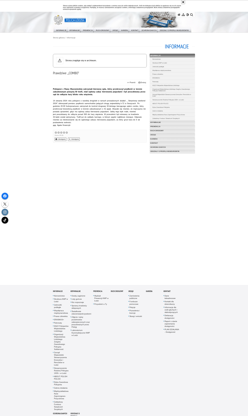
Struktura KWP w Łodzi (159, 63)
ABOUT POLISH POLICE (160, 103)
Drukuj (143, 82)
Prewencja (155, 126)
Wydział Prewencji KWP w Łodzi (101, 299)
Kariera (154, 139)
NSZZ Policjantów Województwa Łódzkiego (165, 85)
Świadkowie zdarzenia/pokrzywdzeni (81, 313)
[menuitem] (61, 30)
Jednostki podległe (158, 66)
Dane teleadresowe (170, 298)
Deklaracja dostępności (169, 318)
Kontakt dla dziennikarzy (170, 304)
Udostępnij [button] (61, 139)
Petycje (132, 308)
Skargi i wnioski (135, 317)
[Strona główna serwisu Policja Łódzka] (179, 14)
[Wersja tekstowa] (187, 14)
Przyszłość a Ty (100, 305)
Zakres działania (157, 111)
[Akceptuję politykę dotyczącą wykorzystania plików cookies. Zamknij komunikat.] (183, 2)
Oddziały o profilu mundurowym (164, 151)
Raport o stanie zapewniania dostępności (171, 324)
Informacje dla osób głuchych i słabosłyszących (171, 310)
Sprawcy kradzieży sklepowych (79, 308)
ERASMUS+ (156, 78)
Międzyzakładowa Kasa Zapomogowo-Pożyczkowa (168, 114)
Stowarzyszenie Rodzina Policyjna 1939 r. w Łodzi (168, 100)
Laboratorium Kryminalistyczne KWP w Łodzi (81, 333)
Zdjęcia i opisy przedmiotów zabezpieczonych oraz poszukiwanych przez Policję (81, 323)
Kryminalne (155, 122)
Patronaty (155, 81)
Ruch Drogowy (157, 131)
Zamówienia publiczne (134, 298)
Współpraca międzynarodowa (161, 70)
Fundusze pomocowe (133, 304)
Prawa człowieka (157, 74)
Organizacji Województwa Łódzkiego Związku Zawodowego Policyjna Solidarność (171, 89)
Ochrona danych (158, 147)
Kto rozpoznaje (78, 303)
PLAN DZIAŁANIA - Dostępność (172, 332)
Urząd (153, 135)
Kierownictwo (156, 59)
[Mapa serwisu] (183, 14)
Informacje (71, 38)
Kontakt (154, 143)
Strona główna (59, 38)
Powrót (132, 82)
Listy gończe (77, 300)
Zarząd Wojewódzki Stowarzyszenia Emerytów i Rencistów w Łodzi (171, 95)
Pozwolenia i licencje (134, 313)
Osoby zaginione (78, 297)
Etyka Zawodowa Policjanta (161, 107)
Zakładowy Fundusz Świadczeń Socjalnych (166, 118)
